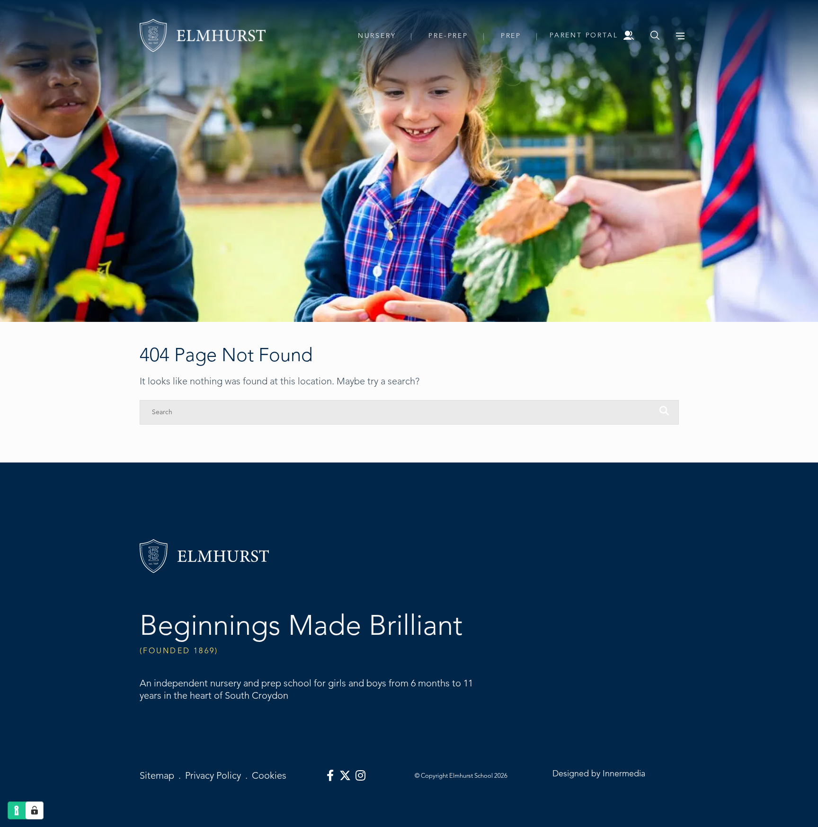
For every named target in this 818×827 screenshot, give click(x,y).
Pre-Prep (448, 36)
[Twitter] (345, 776)
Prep (511, 36)
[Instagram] (360, 776)
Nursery (377, 36)
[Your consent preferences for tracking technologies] (35, 810)
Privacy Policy (213, 776)
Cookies (269, 776)
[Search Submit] (654, 35)
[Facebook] (330, 776)
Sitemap (157, 776)
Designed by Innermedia (598, 773)
